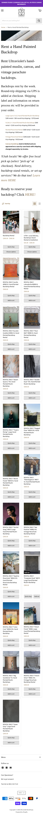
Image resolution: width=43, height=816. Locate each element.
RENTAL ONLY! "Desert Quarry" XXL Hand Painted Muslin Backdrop (10, 383)
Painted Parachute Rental (14, 130)
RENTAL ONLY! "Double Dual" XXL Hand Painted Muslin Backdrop (32, 382)
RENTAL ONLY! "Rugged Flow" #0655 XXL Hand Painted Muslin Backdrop (32, 431)
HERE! (30, 194)
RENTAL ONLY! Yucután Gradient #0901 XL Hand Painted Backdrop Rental (11, 334)
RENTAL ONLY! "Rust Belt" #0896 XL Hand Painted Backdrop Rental (31, 334)
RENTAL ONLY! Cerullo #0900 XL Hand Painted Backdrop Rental (10, 284)
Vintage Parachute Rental (14, 137)
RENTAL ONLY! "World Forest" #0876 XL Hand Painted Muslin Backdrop (10, 482)
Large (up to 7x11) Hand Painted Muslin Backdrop (22, 116)
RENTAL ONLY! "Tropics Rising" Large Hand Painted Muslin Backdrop (11, 433)
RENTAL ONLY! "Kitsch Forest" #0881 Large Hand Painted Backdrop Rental (32, 630)
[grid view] (34, 203)
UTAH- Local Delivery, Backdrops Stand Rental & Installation (31, 238)
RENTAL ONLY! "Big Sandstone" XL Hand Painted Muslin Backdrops (10, 679)
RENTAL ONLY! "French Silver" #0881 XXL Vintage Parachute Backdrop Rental (31, 679)
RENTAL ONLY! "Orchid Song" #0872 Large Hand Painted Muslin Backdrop (10, 530)
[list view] (39, 203)
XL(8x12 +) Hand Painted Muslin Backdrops (20, 123)
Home (3, 27)
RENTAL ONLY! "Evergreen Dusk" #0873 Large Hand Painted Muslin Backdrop (32, 579)
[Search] (39, 20)
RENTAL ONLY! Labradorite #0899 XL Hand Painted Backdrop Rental (32, 285)
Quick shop (11, 247)
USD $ (20, 793)
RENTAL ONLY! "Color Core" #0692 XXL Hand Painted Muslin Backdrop (10, 630)
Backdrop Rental (8, 235)
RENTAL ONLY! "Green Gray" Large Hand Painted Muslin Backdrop (10, 727)
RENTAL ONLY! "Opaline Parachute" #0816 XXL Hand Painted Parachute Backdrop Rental (11, 580)
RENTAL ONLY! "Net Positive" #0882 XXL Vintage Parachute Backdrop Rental (30, 530)
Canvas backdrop (12, 144)
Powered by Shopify (21, 812)
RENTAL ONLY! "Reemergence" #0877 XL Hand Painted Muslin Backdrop (32, 480)
